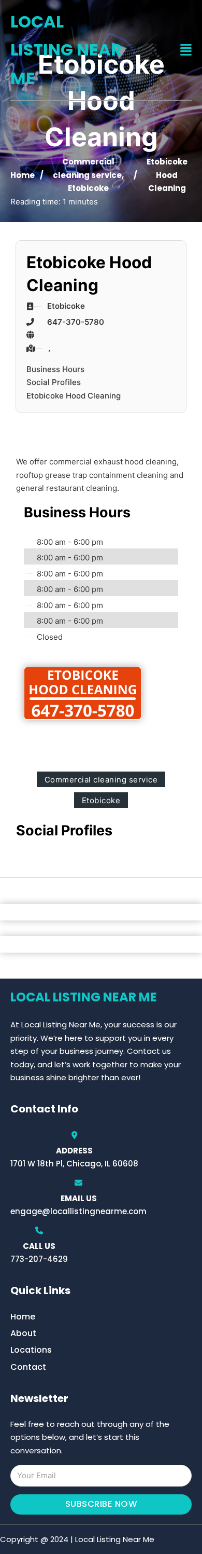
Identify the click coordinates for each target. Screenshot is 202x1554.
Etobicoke (88, 188)
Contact (28, 1367)
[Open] (186, 50)
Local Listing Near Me (66, 50)
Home (22, 175)
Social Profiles (53, 382)
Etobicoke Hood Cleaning (73, 396)
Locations (31, 1350)
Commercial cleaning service (101, 780)
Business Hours (55, 369)
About (23, 1333)
